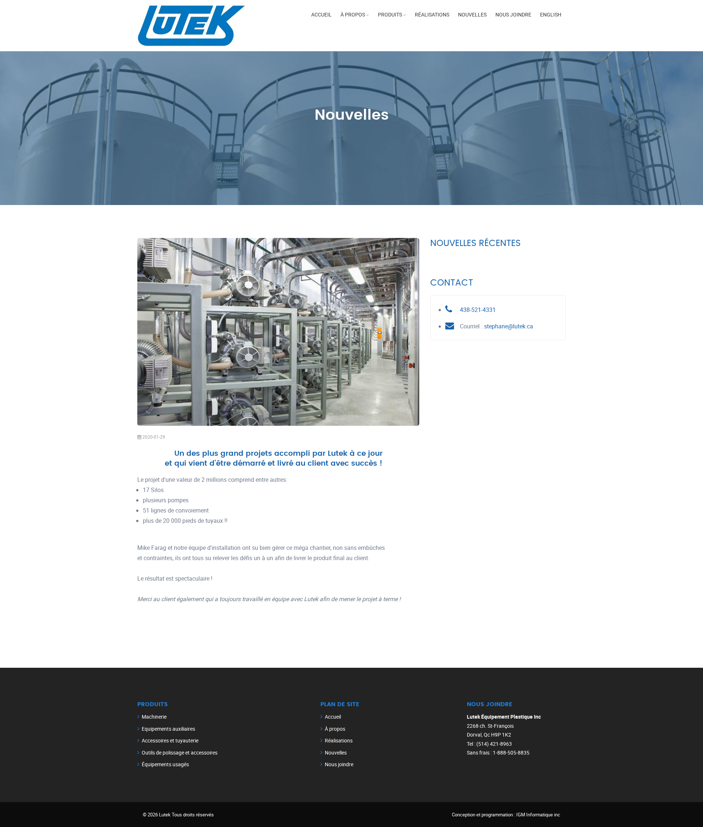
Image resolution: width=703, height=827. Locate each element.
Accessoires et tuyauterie (170, 740)
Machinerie (154, 716)
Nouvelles (472, 14)
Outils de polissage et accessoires (179, 752)
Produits (390, 14)
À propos (353, 14)
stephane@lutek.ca (508, 326)
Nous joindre (513, 14)
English (550, 14)
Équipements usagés (165, 764)
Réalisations (432, 14)
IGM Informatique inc (538, 814)
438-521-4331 (478, 310)
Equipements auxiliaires (168, 728)
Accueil (321, 14)
